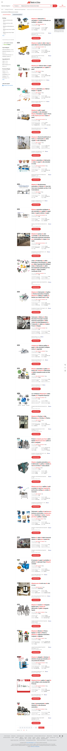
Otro (4, 53)
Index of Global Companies (51, 740)
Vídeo (18, 18)
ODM (5, 61)
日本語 (25, 737)
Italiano (47, 737)
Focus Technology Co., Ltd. (31, 742)
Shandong (5, 77)
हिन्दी (25, 738)
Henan (5, 71)
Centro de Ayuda (7, 735)
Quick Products (22, 740)
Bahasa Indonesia (44, 738)
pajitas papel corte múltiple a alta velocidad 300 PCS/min (41, 682)
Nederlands (21, 738)
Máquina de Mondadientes (8, 27)
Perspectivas (55, 735)
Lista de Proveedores (17, 14)
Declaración (13, 735)
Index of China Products (41, 740)
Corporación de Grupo (7, 54)
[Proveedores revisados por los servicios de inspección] (8, 42)
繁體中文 (21, 737)
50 (26, 730)
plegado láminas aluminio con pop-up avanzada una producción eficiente (40, 658)
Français (29, 737)
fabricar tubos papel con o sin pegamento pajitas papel (41, 67)
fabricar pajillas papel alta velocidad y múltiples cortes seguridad (40, 347)
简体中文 (17, 737)
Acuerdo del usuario (20, 735)
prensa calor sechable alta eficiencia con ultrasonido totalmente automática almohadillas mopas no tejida (40, 237)
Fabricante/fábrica (7, 49)
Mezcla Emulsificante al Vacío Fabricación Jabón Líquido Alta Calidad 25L (41, 138)
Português (43, 737)
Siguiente (41, 727)
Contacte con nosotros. (8, 85)
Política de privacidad (29, 735)
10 (21, 730)
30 (23, 730)
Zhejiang (5, 76)
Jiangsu (5, 72)
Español (34, 737)
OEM (5, 62)
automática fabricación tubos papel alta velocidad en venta (40, 161)
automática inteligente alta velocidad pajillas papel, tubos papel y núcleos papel (41, 211)
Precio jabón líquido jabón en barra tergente (41, 440)
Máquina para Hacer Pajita (8, 33)
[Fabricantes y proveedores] (33, 2)
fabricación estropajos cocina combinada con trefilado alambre (41, 20)
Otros (4, 66)
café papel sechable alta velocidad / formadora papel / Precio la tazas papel (41, 114)
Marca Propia (6, 64)
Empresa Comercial (8, 51)
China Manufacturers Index (31, 740)
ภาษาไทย (29, 738)
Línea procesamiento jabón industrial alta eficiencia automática (40, 705)
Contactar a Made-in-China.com (40, 735)
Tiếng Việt (38, 738)
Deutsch (38, 737)
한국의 (57, 737)
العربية (61, 737)
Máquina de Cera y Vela (7, 24)
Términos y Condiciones (35, 746)
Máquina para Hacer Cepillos (9, 30)
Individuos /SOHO (6, 56)
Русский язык (52, 737)
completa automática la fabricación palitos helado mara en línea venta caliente (41, 463)
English (12, 737)
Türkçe (33, 738)
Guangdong (6, 74)
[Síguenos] (60, 735)
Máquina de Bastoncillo (7, 21)
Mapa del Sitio (49, 735)
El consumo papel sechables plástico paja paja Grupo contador (41, 561)
